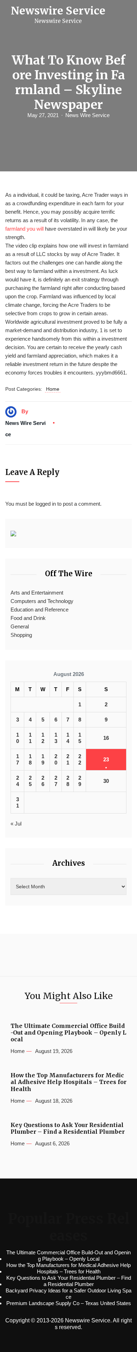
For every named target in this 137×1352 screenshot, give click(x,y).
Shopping (21, 635)
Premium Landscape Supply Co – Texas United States (68, 1303)
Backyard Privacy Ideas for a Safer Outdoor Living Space (68, 1293)
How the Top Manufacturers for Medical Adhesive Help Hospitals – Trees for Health (68, 1082)
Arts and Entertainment (37, 593)
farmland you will (24, 229)
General (20, 626)
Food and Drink (28, 618)
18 (30, 759)
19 (42, 759)
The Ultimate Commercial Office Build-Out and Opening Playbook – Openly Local (68, 1033)
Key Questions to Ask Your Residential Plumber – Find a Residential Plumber (68, 1128)
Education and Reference (39, 610)
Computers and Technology (42, 601)
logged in (45, 504)
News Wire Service (87, 115)
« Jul (16, 824)
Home (52, 389)
